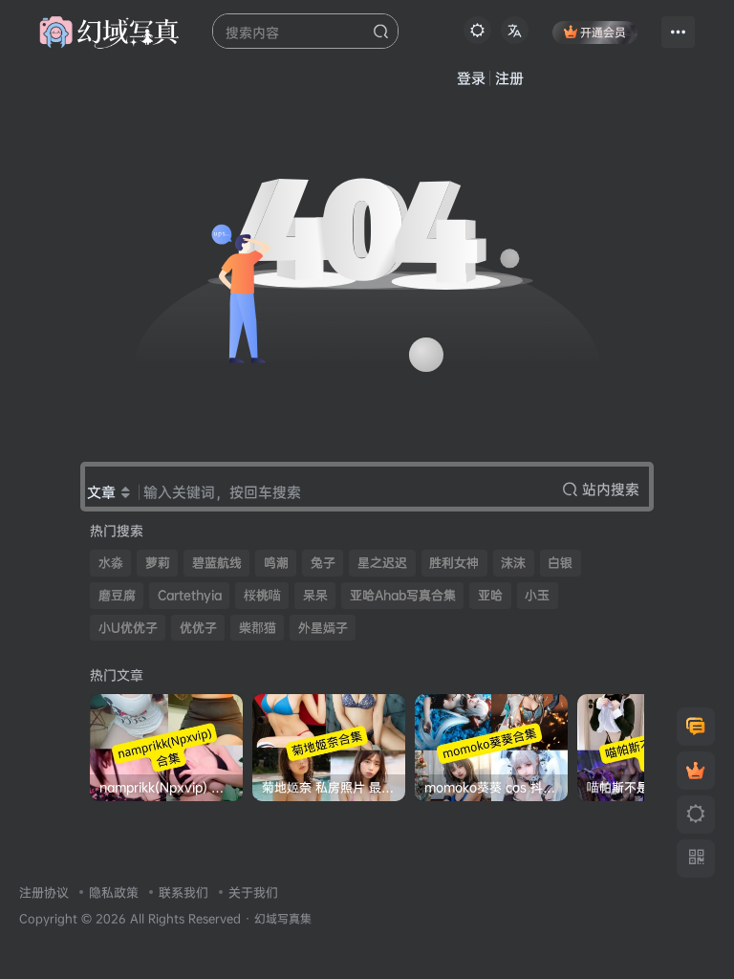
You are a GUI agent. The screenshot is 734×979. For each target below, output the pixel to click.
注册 (509, 78)
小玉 (537, 595)
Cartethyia (190, 595)
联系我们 (183, 892)
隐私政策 (114, 892)
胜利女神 (454, 563)
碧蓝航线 (217, 563)
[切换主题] (696, 814)
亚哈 (490, 595)
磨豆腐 (117, 595)
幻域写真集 (283, 918)
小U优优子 (128, 628)
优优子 (198, 628)
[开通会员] (696, 770)
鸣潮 (276, 563)
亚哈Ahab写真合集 (403, 595)
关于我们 (253, 892)
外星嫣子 (323, 628)
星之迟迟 (382, 563)
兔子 (323, 563)
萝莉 (157, 563)
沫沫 (513, 563)
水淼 (110, 563)
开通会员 (603, 32)
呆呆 (315, 595)
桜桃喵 (262, 595)
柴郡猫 (257, 628)
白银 (560, 563)
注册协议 (44, 892)
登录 (471, 78)
